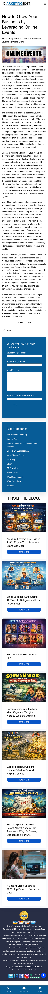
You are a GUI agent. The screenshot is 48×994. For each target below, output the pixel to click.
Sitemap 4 (33, 970)
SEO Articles (12, 468)
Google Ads (12, 439)
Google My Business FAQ (18, 450)
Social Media (12, 472)
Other (9, 463)
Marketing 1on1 (20, 935)
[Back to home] (16, 3)
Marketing (11, 459)
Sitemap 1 (14, 970)
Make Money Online (15, 455)
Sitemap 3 (27, 970)
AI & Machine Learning (17, 434)
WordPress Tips (14, 481)
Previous (20, 322)
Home (4, 38)
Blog (11, 38)
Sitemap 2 (21, 970)
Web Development (15, 477)
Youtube (10, 485)
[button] (45, 3)
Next (29, 322)
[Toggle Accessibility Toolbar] (43, 975)
